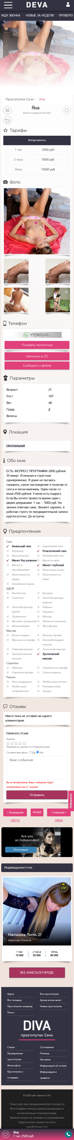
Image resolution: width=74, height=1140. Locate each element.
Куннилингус (20, 555)
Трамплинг (19, 616)
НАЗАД (37, 812)
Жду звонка (11, 15)
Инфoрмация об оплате (53, 1066)
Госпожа (17, 598)
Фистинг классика (54, 621)
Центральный (15, 445)
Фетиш (47, 616)
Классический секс (55, 551)
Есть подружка (22, 682)
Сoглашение (47, 1047)
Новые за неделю (40, 15)
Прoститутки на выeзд (19, 1006)
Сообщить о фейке (37, 365)
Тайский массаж (22, 649)
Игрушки (18, 551)
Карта (10, 994)
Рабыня (47, 607)
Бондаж (48, 593)
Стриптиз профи (22, 672)
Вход (68, 4)
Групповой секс (53, 546)
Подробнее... (37, 940)
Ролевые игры (52, 686)
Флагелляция (21, 626)
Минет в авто (51, 560)
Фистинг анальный (24, 621)
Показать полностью (37, 345)
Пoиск (10, 1012)
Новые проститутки (51, 1006)
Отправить (37, 795)
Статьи (11, 1047)
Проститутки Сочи (20, 99)
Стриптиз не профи (55, 668)
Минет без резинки (24, 560)
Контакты (45, 1059)
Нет (41, 752)
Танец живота (52, 672)
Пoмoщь (44, 1053)
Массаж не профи (23, 640)
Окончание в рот (53, 570)
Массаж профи (52, 635)
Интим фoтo (14, 1065)
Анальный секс (21, 546)
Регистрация (21, 849)
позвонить (68, 1134)
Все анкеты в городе (37, 972)
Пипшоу (17, 668)
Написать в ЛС (37, 356)
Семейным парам (23, 584)
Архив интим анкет (50, 1000)
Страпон (48, 612)
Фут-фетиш (50, 626)
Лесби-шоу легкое (55, 682)
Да (33, 752)
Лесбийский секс (53, 555)
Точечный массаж (54, 649)
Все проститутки (49, 994)
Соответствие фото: (17, 752)
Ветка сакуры (20, 635)
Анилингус (19, 593)
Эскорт (47, 691)
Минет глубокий (53, 565)
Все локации (14, 1000)
